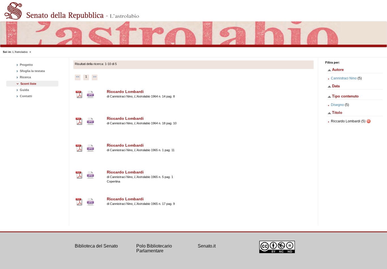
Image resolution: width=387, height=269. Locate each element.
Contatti (25, 96)
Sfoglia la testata (32, 71)
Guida (24, 90)
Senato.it (207, 246)
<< (77, 76)
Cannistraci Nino (344, 78)
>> (94, 76)
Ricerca (25, 77)
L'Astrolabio (20, 51)
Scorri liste (28, 83)
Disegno (337, 105)
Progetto (26, 64)
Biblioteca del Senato (96, 246)
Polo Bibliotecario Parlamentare (154, 248)
